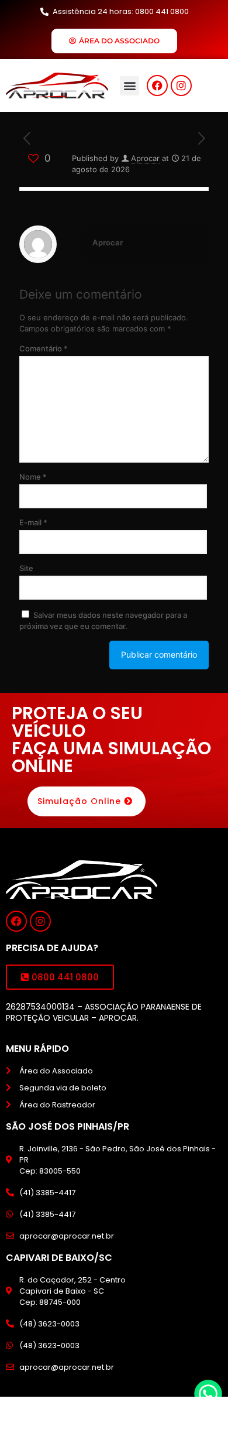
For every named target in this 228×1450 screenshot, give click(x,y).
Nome (33, 476)
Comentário (43, 348)
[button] (129, 85)
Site (26, 568)
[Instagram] (181, 85)
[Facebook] (157, 85)
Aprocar (145, 158)
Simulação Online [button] (79, 801)
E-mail (33, 522)
